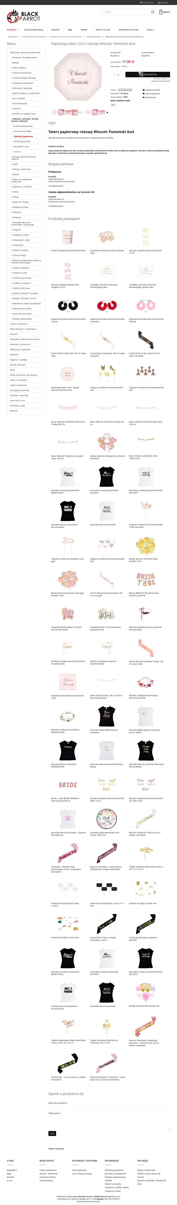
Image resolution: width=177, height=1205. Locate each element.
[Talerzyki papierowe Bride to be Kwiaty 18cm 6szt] (106, 818)
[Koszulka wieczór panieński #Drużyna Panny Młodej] (145, 750)
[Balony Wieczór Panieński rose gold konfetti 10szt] (67, 579)
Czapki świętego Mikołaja (24, 78)
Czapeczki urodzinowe (23, 83)
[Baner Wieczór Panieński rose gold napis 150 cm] (67, 442)
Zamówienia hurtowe (19, 390)
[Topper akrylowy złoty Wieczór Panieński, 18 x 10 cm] (106, 1026)
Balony (16, 62)
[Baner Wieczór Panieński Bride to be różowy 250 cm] (67, 408)
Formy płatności (79, 1170)
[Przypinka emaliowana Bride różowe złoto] (106, 236)
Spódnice (14, 354)
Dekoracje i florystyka (22, 88)
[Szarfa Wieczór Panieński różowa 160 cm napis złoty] (145, 647)
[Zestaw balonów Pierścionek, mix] (145, 992)
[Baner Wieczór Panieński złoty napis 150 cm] (145, 408)
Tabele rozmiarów (56, 1148)
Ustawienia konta (47, 1177)
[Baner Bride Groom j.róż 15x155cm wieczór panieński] (106, 682)
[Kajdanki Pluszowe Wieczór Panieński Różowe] (145, 305)
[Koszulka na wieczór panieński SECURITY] (106, 476)
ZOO (139, 1184)
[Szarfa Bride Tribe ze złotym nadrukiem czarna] (106, 923)
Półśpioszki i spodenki (20, 349)
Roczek (140, 1177)
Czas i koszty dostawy (82, 1173)
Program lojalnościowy (115, 1177)
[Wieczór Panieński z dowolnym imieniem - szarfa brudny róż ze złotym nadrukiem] (145, 1026)
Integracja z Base (113, 1191)
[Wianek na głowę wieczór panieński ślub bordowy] (145, 613)
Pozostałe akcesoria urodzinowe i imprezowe (22, 223)
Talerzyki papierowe (23, 136)
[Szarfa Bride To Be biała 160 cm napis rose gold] (106, 339)
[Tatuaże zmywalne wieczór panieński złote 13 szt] (106, 784)
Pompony (17, 217)
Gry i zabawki (19, 98)
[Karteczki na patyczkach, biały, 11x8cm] (67, 889)
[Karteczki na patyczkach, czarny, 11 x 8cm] (106, 889)
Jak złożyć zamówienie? (115, 1173)
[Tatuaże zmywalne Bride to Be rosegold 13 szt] (67, 271)
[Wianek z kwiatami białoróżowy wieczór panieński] (145, 682)
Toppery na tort (20, 273)
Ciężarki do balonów (22, 72)
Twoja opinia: (54, 1113)
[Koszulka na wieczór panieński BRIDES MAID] (67, 476)
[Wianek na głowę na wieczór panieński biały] (106, 647)
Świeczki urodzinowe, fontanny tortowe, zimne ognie (26, 261)
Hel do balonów (20, 103)
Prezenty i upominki (19, 395)
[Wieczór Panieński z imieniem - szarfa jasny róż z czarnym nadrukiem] (106, 1063)
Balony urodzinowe (146, 1170)
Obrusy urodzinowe (22, 169)
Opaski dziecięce (17, 364)
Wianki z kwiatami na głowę (25, 293)
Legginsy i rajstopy (18, 359)
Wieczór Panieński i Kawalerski (151, 1180)
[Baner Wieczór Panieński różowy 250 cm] (106, 408)
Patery (15, 191)
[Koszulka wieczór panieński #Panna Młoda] (106, 750)
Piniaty (16, 197)
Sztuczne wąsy (19, 255)
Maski (15, 164)
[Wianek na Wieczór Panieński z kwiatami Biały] (67, 716)
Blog (9, 1173)
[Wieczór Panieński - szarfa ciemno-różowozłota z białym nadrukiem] (106, 853)
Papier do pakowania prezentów (21, 180)
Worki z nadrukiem (18, 380)
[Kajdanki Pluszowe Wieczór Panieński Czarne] (67, 305)
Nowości (14, 410)
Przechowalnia (46, 1180)
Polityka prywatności (114, 1170)
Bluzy (12, 370)
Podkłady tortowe (20, 207)
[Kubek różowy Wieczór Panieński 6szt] (67, 236)
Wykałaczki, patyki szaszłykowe (27, 303)
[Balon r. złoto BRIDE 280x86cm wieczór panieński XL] (67, 784)
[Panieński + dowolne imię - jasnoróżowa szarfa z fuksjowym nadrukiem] (67, 853)
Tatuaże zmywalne (21, 267)
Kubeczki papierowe (23, 126)
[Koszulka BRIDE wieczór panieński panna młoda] (145, 716)
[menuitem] (13, 29)
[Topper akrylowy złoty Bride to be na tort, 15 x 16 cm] (145, 853)
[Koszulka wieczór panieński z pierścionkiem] (67, 510)
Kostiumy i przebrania (20, 344)
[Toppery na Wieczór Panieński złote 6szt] (106, 373)
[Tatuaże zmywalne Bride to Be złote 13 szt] (145, 236)
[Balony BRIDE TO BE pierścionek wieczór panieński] (145, 579)
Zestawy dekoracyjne (22, 318)
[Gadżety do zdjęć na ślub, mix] (145, 889)
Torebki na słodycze (22, 283)
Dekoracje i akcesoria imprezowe (25, 52)
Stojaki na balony (20, 250)
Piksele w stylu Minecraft (148, 1173)
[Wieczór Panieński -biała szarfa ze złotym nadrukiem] (145, 818)
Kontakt (10, 1177)
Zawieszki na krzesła (22, 313)
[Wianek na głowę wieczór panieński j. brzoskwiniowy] (67, 647)
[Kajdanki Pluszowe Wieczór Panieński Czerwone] (106, 305)
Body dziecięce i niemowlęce (23, 329)
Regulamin (12, 1170)
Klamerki (17, 108)
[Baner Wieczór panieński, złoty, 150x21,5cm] (145, 442)
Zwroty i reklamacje (49, 1173)
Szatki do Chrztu (17, 400)
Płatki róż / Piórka (20, 202)
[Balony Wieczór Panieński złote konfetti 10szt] (145, 545)
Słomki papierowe (22, 141)
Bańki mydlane (19, 67)
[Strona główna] (23, 16)
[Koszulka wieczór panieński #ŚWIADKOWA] (67, 750)
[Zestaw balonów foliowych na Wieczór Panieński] (106, 442)
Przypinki (17, 229)
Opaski (16, 174)
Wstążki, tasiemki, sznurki (24, 298)
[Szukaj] (152, 12)
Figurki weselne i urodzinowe (26, 93)
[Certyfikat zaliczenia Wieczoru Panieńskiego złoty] (106, 271)
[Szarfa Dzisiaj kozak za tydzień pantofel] (145, 923)
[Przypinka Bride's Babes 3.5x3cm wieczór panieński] (67, 613)
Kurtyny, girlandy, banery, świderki (23, 157)
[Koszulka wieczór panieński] (106, 510)
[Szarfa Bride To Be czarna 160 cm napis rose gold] (145, 339)
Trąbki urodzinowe (21, 288)
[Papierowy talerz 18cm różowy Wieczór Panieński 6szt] (67, 373)
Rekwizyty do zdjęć (21, 240)
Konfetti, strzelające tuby (24, 113)
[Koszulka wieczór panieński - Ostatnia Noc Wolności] (67, 818)
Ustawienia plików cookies (117, 1187)
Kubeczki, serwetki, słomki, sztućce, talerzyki (25, 119)
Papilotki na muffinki (22, 186)
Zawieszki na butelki (22, 308)
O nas (9, 1180)
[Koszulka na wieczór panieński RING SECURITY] (145, 476)
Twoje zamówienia (48, 1170)
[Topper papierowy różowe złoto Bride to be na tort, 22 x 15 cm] (67, 1026)
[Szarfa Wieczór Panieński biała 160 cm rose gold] (106, 579)
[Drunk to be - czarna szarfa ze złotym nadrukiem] (67, 1063)
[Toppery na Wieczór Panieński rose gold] (67, 545)
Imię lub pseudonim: (58, 1103)
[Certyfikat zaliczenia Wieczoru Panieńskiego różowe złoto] (145, 271)
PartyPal (124, 93)
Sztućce (17, 151)
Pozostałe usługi (17, 405)
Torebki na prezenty (22, 278)
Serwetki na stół (21, 146)
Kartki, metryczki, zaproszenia (23, 375)
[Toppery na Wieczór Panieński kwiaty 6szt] (106, 545)
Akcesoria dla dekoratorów (25, 57)
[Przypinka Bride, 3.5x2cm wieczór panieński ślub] (106, 613)
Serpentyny (18, 245)
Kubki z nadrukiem (18, 385)
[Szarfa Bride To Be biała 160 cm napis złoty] (67, 339)
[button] (107, 112)
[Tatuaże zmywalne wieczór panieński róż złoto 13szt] (145, 784)
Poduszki (17, 212)
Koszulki (14, 334)
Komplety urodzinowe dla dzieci (25, 339)
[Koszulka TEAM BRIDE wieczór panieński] (106, 716)
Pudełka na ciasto (21, 235)
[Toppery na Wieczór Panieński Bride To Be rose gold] (145, 510)
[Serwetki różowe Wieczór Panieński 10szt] (67, 682)
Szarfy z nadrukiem (19, 324)
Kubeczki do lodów (22, 131)
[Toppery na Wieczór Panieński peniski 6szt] (145, 373)
